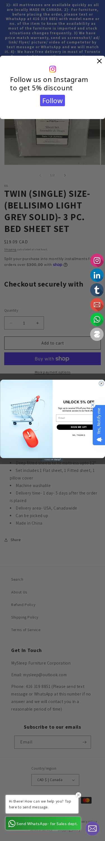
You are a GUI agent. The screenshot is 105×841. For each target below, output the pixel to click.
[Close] (99, 61)
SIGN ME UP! (79, 427)
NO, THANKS (78, 435)
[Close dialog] (101, 383)
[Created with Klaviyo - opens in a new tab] (52, 459)
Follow (52, 100)
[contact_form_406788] (92, 828)
